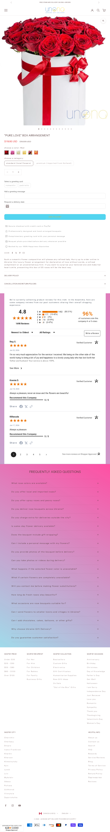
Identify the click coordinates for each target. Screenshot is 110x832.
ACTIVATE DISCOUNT (73, 817)
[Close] (87, 785)
